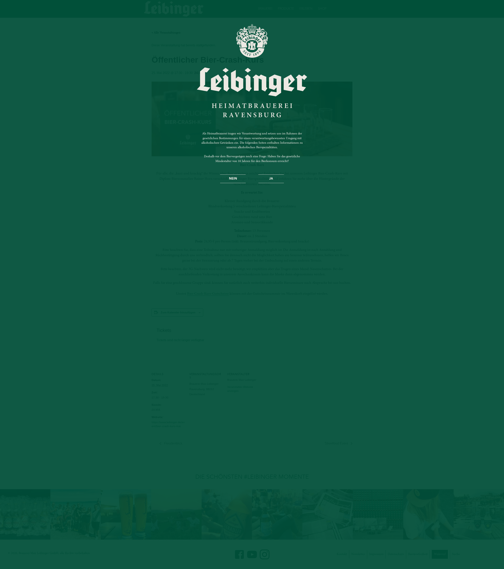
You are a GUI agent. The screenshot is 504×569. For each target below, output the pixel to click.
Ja (271, 178)
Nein (233, 178)
